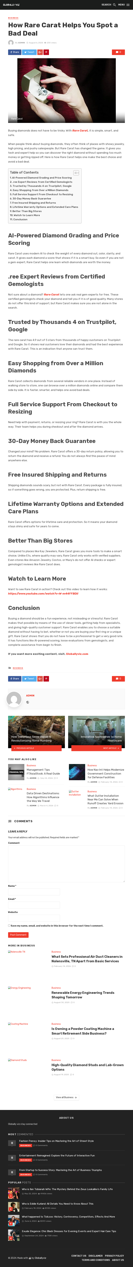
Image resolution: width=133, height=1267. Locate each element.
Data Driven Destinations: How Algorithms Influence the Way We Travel (43, 797)
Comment (14, 843)
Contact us (78, 1256)
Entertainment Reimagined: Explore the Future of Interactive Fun (57, 1155)
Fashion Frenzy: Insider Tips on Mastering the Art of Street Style (56, 1141)
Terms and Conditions (96, 1260)
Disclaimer (96, 1256)
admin (21, 43)
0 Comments (42, 1145)
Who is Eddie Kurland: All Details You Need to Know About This (57, 1203)
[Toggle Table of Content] (74, 173)
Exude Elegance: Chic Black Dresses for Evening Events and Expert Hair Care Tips (69, 1231)
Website (13, 912)
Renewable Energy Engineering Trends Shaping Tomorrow (83, 995)
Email (12, 899)
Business (13, 18)
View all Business (64, 1097)
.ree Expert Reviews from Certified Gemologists (42, 181)
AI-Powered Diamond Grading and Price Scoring (42, 177)
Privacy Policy (114, 1256)
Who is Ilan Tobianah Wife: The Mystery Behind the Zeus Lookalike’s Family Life (67, 1189)
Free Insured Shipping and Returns (34, 202)
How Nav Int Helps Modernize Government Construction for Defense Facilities (106, 773)
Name (12, 886)
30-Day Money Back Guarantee (32, 198)
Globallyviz (40, 1258)
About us (118, 1260)
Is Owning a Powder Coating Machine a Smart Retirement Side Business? (83, 1031)
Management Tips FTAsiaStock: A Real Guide (43, 771)
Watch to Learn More (27, 215)
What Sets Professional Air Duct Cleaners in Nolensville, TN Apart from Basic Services (87, 959)
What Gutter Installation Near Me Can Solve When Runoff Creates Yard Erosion (105, 799)
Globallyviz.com (77, 653)
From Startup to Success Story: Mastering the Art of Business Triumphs (60, 1170)
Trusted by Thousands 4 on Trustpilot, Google (42, 186)
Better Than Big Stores (27, 211)
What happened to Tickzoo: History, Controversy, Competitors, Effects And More (68, 1216)
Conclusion (20, 219)
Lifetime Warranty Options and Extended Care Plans (45, 207)
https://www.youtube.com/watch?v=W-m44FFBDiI (43, 593)
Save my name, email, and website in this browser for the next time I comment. (57, 925)
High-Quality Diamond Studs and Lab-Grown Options (88, 1067)
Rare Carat (80, 130)
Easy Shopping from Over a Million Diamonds (40, 190)
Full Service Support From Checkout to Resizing (43, 194)
